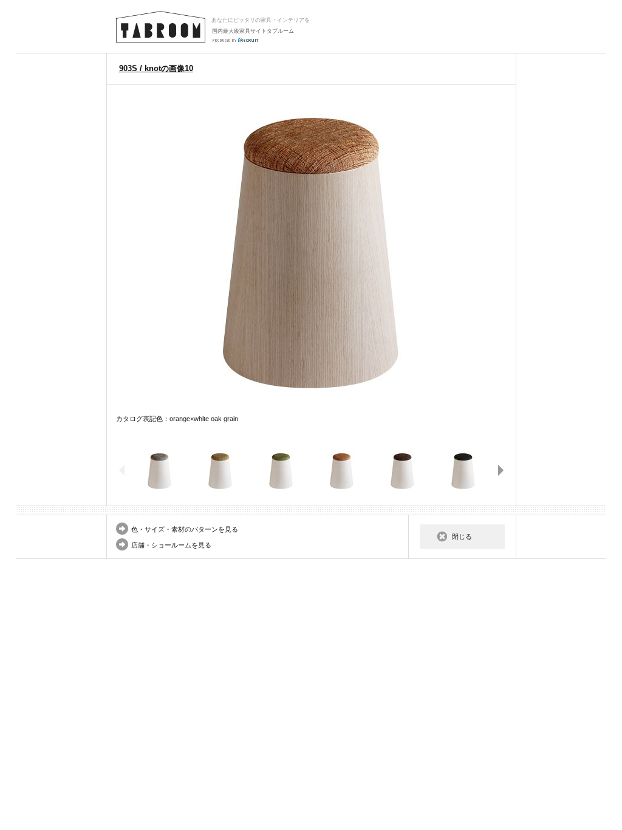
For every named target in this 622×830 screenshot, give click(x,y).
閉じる (462, 536)
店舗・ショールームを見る (171, 545)
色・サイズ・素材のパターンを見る (184, 529)
